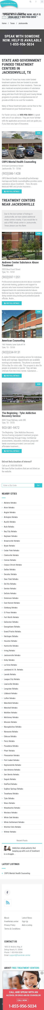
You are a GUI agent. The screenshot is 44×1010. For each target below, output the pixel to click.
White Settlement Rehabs (14, 822)
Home (4, 23)
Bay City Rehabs (10, 531)
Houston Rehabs (10, 641)
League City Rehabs (12, 679)
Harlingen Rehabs (11, 636)
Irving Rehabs (9, 650)
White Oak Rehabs (11, 817)
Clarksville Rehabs (11, 555)
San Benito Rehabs (11, 774)
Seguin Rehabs (10, 779)
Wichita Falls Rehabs (12, 827)
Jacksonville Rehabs (12, 655)
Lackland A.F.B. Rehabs (13, 669)
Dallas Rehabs (10, 569)
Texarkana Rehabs (11, 793)
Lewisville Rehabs (11, 684)
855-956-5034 (26, 115)
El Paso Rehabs (10, 612)
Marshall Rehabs (10, 708)
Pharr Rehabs (9, 750)
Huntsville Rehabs (11, 646)
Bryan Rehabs (9, 545)
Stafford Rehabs (10, 784)
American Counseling (13, 340)
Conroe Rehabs (10, 560)
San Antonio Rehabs (12, 770)
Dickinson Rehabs (11, 598)
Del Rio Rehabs (10, 584)
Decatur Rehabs (10, 574)
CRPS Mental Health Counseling (19, 161)
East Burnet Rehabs (12, 603)
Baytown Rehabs (10, 536)
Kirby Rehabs (9, 660)
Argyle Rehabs (10, 512)
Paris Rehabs (9, 741)
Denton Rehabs (10, 588)
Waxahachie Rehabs (12, 808)
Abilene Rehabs (10, 503)
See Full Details (12, 191)
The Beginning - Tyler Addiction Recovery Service (19, 414)
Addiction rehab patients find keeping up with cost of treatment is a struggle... (22, 851)
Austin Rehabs (10, 522)
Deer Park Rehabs (11, 579)
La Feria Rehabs (10, 665)
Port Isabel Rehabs (11, 760)
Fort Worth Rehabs (11, 617)
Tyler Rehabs (9, 798)
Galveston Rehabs (11, 622)
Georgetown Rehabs (12, 626)
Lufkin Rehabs (9, 698)
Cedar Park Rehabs (11, 550)
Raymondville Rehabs (12, 765)
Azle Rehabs (9, 526)
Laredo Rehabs (10, 674)
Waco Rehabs (9, 803)
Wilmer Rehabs (10, 832)
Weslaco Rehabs (10, 812)
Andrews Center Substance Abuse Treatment (20, 264)
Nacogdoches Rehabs (12, 727)
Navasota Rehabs (11, 731)
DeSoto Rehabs (10, 593)
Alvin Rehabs (9, 507)
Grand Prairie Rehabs (12, 631)
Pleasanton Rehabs (12, 755)
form (24, 225)
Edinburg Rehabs (10, 607)
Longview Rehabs (11, 688)
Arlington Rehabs (11, 517)
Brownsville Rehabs (12, 541)
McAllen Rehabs (10, 712)
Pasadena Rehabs (11, 746)
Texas (12, 23)
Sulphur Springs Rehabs (13, 789)
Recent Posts (22, 840)
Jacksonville (23, 23)
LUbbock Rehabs (10, 693)
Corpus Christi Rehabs (13, 565)
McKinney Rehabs (11, 717)
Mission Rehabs (10, 722)
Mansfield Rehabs (11, 703)
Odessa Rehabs (10, 736)
